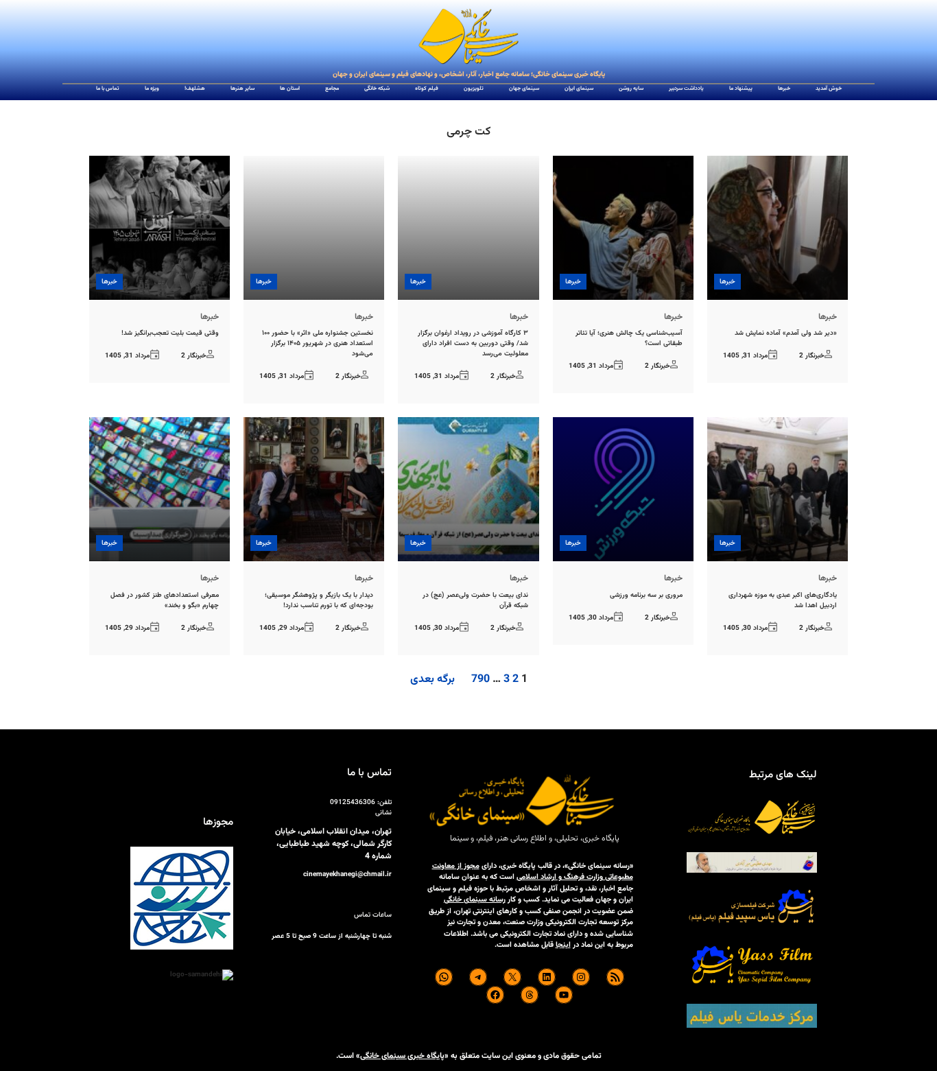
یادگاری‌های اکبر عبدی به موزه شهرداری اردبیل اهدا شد (782, 600)
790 (480, 679)
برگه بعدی (432, 680)
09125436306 (352, 802)
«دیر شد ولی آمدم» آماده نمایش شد (786, 333)
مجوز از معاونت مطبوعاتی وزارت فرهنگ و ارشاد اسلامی (532, 872)
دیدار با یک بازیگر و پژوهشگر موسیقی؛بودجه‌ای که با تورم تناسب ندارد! (319, 600)
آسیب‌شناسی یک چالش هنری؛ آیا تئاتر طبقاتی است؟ (629, 338)
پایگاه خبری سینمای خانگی (402, 1056)
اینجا (563, 945)
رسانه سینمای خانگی (475, 900)
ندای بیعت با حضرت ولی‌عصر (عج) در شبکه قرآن (475, 600)
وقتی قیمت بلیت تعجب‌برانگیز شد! (170, 333)
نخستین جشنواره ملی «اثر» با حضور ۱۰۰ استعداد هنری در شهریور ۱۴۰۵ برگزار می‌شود (317, 343)
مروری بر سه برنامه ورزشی (646, 595)
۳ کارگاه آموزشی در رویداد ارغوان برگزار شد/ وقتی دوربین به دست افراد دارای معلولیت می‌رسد (472, 343)
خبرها (727, 281)
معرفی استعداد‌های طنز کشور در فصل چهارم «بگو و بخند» (164, 600)
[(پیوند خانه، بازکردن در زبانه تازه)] (468, 37)
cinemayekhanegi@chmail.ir (347, 874)
